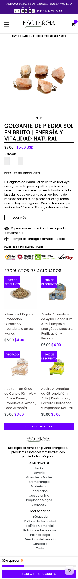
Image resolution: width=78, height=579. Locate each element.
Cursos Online (39, 495)
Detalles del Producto (22, 173)
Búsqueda (40, 516)
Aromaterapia (39, 482)
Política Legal (40, 535)
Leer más (19, 217)
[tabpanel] (39, 79)
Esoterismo (39, 486)
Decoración (39, 491)
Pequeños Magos (39, 500)
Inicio (39, 468)
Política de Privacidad (40, 521)
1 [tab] (37, 118)
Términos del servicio (40, 539)
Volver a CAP (42, 426)
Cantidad (10, 154)
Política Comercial (40, 525)
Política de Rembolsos (40, 530)
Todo (40, 548)
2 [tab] (41, 118)
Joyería (39, 473)
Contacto (39, 504)
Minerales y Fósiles (39, 477)
